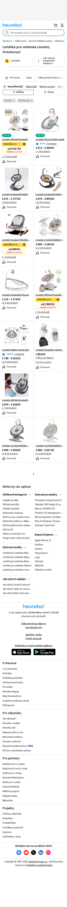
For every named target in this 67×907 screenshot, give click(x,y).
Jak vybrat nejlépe (14, 579)
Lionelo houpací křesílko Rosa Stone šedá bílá (16, 240)
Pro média (7, 687)
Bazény (38, 548)
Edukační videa (9, 796)
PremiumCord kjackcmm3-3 (48, 500)
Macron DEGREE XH (45, 508)
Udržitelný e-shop (11, 836)
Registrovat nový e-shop (14, 768)
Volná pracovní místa (12, 682)
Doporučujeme (44, 535)
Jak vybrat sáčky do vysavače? (17, 589)
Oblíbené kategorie (15, 495)
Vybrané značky (12, 547)
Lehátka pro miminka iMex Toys (17, 553)
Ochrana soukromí (11, 741)
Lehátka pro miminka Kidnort (17, 565)
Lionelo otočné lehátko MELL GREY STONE (16, 446)
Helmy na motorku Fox (14, 534)
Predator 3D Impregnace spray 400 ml (49, 513)
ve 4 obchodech (10, 303)
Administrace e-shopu (13, 764)
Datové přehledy (10, 786)
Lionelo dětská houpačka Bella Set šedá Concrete (16, 139)
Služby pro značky (11, 782)
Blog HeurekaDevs (11, 696)
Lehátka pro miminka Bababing (17, 557)
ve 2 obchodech (44, 248)
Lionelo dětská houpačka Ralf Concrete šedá (16, 400)
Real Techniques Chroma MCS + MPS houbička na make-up (49, 521)
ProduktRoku (9, 823)
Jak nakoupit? (9, 718)
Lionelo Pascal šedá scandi (50, 139)
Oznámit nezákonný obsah (15, 701)
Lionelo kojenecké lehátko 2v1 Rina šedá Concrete (16, 194)
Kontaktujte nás (33, 627)
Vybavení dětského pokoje (40, 41)
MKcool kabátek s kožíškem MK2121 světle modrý (49, 517)
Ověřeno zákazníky (11, 814)
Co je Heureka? (10, 669)
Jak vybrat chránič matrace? (17, 584)
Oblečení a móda (43, 570)
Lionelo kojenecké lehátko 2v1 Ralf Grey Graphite (50, 194)
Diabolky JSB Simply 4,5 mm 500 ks (49, 504)
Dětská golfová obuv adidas (16, 525)
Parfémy (39, 544)
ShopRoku (7, 818)
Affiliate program (10, 791)
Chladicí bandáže (11, 508)
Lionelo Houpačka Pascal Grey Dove (16, 295)
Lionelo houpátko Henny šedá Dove (50, 350)
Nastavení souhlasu (12, 737)
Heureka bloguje (10, 691)
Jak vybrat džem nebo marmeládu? (17, 593)
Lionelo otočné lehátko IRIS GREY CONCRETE (50, 240)
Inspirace (7, 832)
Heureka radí (8, 727)
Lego (37, 557)
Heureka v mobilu (11, 723)
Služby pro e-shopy (12, 773)
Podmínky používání (12, 678)
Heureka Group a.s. (37, 861)
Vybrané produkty (46, 495)
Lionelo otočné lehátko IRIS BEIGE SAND (50, 446)
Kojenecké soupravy (13, 513)
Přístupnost (8, 705)
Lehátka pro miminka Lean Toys (17, 570)
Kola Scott (8, 529)
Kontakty (7, 673)
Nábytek (39, 565)
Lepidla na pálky (11, 500)
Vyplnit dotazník (33, 638)
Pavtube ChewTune (45, 525)
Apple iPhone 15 (43, 540)
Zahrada (39, 561)
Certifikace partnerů (12, 827)
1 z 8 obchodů (42, 312)
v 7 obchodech (43, 151)
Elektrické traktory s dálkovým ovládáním (17, 521)
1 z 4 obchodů (9, 257)
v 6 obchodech (9, 202)
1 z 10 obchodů (9, 156)
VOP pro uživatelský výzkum (16, 750)
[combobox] (33, 32)
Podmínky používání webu (39, 865)
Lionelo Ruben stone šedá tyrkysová (16, 350)
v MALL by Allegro (45, 358)
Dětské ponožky (11, 504)
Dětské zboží (20, 41)
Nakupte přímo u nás (12, 732)
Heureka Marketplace (13, 777)
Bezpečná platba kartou (14, 746)
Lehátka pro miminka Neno (16, 561)
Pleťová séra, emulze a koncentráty (17, 517)
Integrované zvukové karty (16, 538)
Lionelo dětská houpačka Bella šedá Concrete (50, 295)
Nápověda (7, 800)
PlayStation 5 (41, 553)
